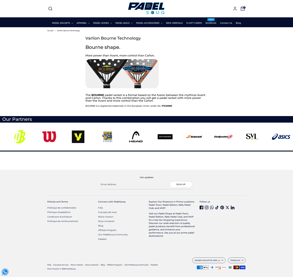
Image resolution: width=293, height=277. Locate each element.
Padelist (102, 239)
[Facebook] (201, 207)
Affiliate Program (107, 230)
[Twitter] (227, 207)
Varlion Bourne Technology (68, 31)
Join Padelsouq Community (113, 234)
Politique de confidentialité (61, 207)
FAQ (100, 207)
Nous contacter (106, 221)
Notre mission (105, 216)
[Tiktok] (217, 207)
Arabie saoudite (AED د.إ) (207, 260)
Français (235, 260)
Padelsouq (71, 269)
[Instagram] (206, 207)
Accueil (50, 31)
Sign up (180, 184)
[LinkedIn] (232, 207)
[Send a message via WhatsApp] (5, 271)
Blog (100, 225)
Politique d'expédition (59, 212)
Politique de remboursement (62, 221)
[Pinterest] (222, 207)
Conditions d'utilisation (59, 216)
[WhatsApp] (212, 207)
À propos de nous (107, 212)
